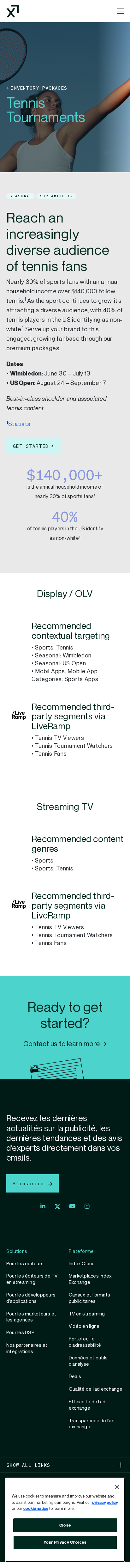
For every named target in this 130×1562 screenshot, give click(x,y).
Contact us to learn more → (65, 1044)
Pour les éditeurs (25, 1263)
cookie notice (35, 1508)
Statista (19, 424)
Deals (75, 1376)
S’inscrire (29, 1183)
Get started (31, 446)
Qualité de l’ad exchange (95, 1389)
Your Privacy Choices (65, 1542)
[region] (65, 1520)
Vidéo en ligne (84, 1326)
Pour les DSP (20, 1332)
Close (65, 1525)
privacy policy (105, 1502)
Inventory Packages (39, 88)
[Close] (117, 1487)
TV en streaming (87, 1313)
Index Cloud (82, 1263)
